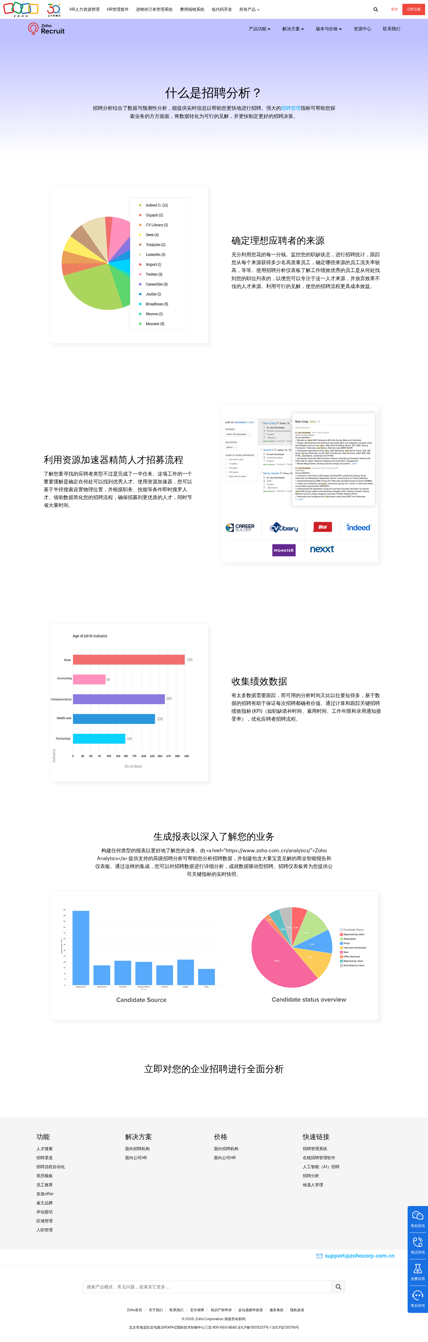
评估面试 (44, 1212)
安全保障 (197, 1310)
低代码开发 (222, 9)
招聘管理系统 (315, 1148)
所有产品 (247, 9)
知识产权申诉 (221, 1310)
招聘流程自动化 (50, 1166)
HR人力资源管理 (85, 9)
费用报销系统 (192, 9)
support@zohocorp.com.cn (360, 1256)
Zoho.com (32, 9)
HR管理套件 (118, 9)
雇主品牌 (44, 1202)
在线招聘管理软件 (319, 1157)
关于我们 (156, 1310)
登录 (394, 9)
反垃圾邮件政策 (250, 1310)
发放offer (45, 1193)
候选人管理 (313, 1184)
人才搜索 (44, 1148)
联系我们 (391, 28)
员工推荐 (44, 1184)
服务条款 (277, 1310)
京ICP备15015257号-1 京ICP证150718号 (268, 1327)
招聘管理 (291, 108)
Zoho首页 (134, 1310)
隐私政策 (297, 1310)
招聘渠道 (44, 1157)
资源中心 (362, 28)
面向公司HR (136, 1157)
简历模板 (44, 1175)
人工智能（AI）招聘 (321, 1166)
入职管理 (44, 1230)
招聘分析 (311, 1175)
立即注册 (414, 9)
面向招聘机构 (137, 1148)
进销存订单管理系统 (154, 9)
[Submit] (338, 1287)
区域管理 (44, 1221)
